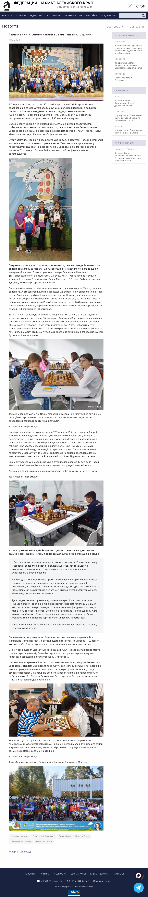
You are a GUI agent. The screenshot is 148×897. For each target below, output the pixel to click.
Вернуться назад (21, 851)
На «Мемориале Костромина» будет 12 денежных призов (125, 101)
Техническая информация (23, 426)
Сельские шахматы (19, 836)
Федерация (36, 15)
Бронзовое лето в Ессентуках (123, 77)
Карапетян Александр (21, 841)
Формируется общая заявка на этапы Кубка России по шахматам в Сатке (128, 116)
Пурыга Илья (65, 836)
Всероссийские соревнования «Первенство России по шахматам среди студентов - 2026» (128, 155)
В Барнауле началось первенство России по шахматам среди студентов (128, 63)
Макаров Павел (82, 836)
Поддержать (108, 15)
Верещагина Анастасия (43, 836)
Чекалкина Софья (43, 841)
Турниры (21, 15)
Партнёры (91, 15)
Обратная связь (102, 881)
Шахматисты (53, 15)
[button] (99, 798)
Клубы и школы (73, 15)
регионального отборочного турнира (44, 127)
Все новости (115, 26)
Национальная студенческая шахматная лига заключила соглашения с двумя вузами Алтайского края (128, 47)
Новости (7, 15)
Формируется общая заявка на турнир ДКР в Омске (128, 129)
